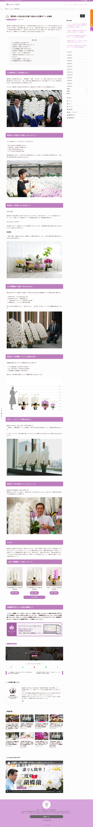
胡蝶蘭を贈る (13, 19)
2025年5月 (69, 83)
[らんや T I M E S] (13, 5)
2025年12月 (70, 72)
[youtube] (86, 0)
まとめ (15, 56)
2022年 (68, 93)
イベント (70, 100)
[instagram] (83, 0)
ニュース (70, 106)
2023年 (68, 91)
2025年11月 (70, 74)
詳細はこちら (46, 816)
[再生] (7, 791)
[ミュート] (59, 791)
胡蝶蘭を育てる (71, 115)
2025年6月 (69, 80)
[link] (23, 701)
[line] (85, 0)
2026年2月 (69, 66)
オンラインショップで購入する (91, 18)
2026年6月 (69, 55)
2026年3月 (69, 63)
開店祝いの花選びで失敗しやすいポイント (24, 44)
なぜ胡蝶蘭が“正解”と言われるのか (22, 48)
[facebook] (81, 0)
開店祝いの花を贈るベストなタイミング (23, 54)
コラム (8, 19)
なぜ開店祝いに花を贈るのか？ (21, 42)
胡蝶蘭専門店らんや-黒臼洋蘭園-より (22, 60)
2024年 (68, 88)
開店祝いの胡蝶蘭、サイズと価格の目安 (23, 50)
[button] (85, 4)
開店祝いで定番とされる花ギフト (21, 46)
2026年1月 (69, 69)
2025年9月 (69, 77)
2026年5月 (69, 58)
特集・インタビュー (72, 112)
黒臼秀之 (12, 695)
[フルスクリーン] (61, 791)
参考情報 (70, 109)
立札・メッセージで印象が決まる (21, 52)
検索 (82, 15)
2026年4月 (69, 60)
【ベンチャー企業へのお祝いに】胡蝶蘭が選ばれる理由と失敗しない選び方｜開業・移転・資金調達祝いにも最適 (77, 26)
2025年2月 (69, 86)
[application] (34, 777)
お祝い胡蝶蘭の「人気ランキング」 (22, 58)
